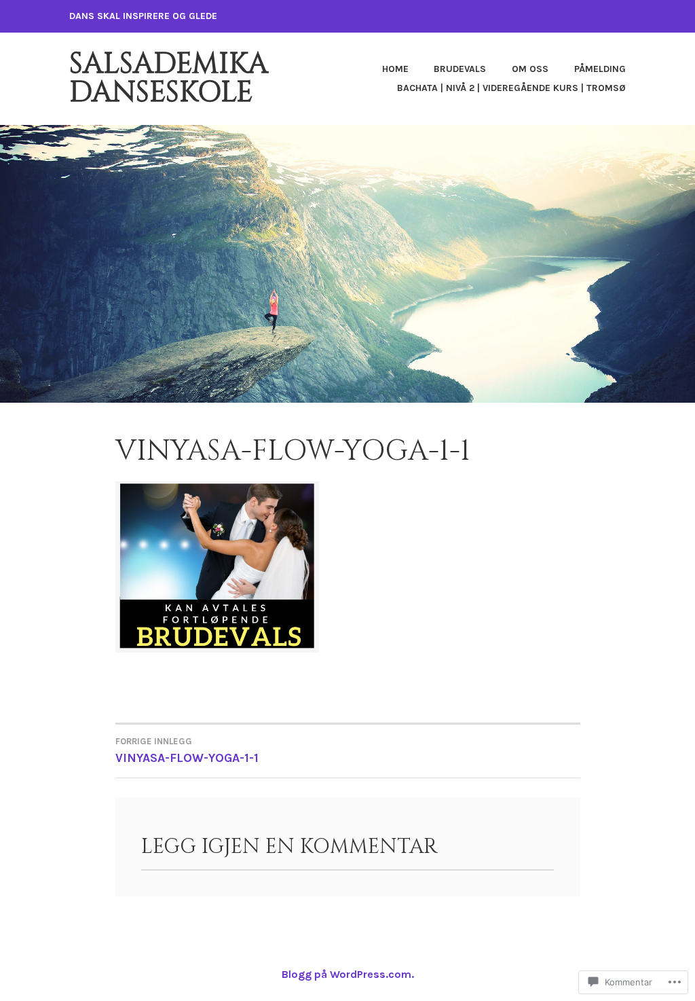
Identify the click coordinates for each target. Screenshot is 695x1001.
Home (395, 69)
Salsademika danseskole (168, 78)
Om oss (530, 69)
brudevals (460, 69)
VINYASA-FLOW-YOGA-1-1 (187, 750)
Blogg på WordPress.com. (348, 974)
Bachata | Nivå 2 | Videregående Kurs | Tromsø (511, 88)
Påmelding (600, 69)
